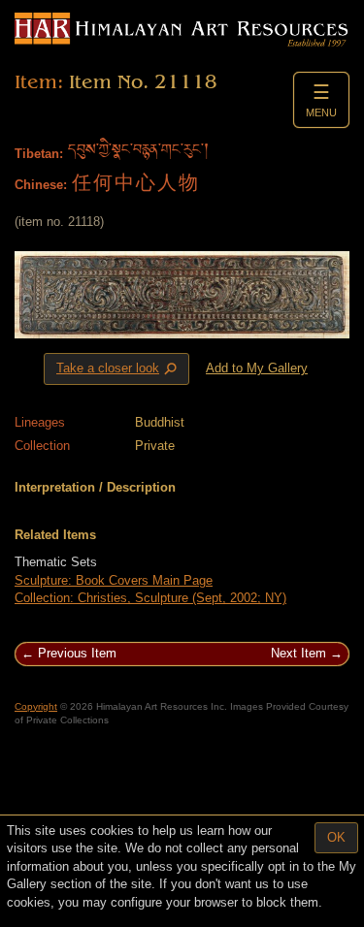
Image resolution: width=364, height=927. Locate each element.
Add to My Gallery (257, 368)
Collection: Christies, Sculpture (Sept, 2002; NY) (150, 598)
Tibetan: (39, 153)
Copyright (36, 706)
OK (336, 837)
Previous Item (77, 653)
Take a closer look (118, 369)
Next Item (298, 653)
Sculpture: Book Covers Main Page (114, 580)
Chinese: (41, 184)
